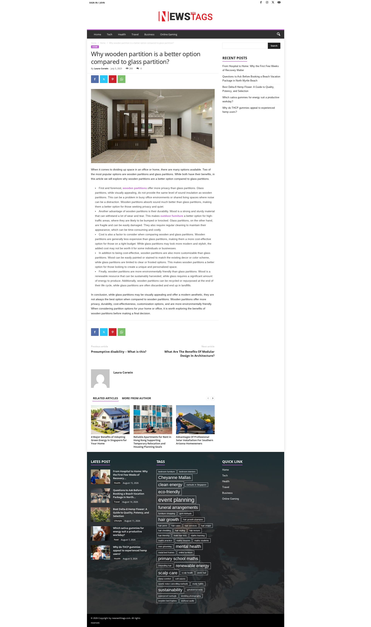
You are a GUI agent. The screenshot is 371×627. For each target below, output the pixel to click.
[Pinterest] (113, 79)
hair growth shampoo (193, 519)
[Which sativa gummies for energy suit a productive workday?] (100, 533)
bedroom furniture (166, 471)
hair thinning (163, 535)
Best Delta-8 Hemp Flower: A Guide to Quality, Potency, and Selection (248, 89)
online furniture (185, 552)
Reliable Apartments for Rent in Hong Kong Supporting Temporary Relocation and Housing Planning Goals (152, 441)
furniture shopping (166, 513)
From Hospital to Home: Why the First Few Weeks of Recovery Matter (250, 68)
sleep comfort (164, 579)
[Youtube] (279, 2)
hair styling (180, 530)
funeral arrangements (178, 507)
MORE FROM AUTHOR (136, 398)
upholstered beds (195, 590)
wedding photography (191, 596)
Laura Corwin (101, 68)
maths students (201, 540)
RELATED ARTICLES (105, 398)
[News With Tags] (185, 16)
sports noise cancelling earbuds (173, 584)
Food (116, 539)
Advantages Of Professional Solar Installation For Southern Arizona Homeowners (194, 440)
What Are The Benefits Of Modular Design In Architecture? (189, 354)
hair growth (168, 519)
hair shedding (164, 530)
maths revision (183, 540)
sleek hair (201, 573)
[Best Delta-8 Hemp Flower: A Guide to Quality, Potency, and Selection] (100, 514)
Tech (109, 34)
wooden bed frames (167, 601)
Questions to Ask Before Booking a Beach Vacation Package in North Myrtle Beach (251, 78)
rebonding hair (165, 565)
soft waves (180, 579)
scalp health (187, 573)
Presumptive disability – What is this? (118, 351)
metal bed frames (166, 552)
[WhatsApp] (121, 79)
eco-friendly (169, 491)
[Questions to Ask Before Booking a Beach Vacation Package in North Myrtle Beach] (100, 495)
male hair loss (180, 535)
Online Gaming (168, 34)
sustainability (170, 589)
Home (97, 34)
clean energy (170, 484)
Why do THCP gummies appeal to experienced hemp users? (248, 109)
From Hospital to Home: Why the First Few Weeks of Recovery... (130, 474)
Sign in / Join (97, 2)
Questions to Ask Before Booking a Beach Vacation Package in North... (128, 493)
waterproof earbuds (167, 596)
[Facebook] (261, 2)
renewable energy (192, 565)
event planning (176, 500)
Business (149, 34)
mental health (188, 546)
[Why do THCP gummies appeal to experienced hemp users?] (100, 552)
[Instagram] (267, 2)
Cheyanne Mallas (174, 477)
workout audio (187, 601)
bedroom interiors (187, 471)
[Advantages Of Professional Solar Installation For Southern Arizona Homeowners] (195, 419)
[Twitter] (273, 2)
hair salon (175, 525)
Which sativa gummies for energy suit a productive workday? (250, 99)
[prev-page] (208, 398)
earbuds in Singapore (196, 485)
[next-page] (213, 398)
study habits (198, 584)
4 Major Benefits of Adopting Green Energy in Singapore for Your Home (109, 440)
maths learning (198, 535)
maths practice (165, 540)
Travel (135, 34)
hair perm (162, 525)
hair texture (194, 530)
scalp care (167, 572)
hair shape (206, 525)
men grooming (165, 546)
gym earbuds (185, 513)
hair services (191, 525)
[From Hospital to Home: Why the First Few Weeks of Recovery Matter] (100, 476)
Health (122, 34)
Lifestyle (118, 520)
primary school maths (178, 558)
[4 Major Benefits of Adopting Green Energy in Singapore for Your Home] (110, 419)
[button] (278, 34)
